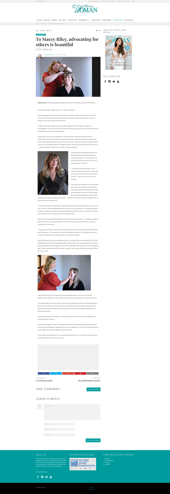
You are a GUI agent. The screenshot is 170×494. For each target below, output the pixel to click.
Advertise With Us (109, 460)
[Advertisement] (52, 357)
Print (99, 30)
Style (44, 34)
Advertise (91, 489)
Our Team (107, 462)
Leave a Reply (93, 389)
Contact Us (107, 464)
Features (39, 34)
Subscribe (107, 459)
